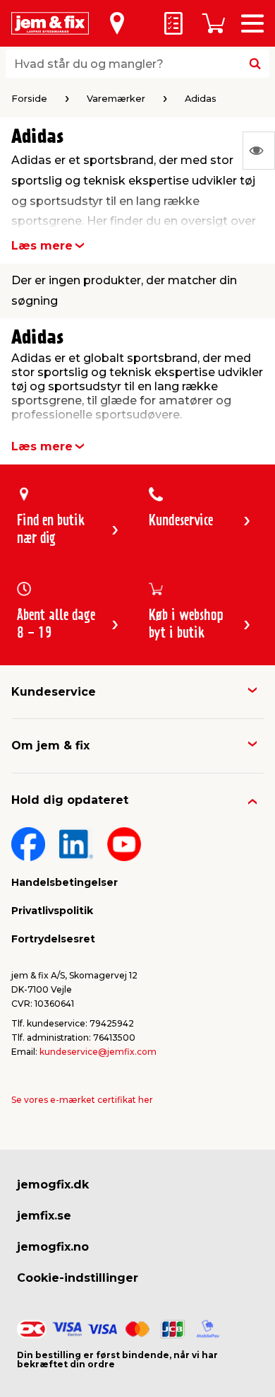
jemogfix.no (53, 1246)
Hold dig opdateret (69, 800)
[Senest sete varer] (259, 151)
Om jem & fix (50, 745)
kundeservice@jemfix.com (98, 1051)
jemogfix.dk (53, 1184)
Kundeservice (53, 691)
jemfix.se (44, 1215)
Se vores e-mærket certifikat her (82, 1099)
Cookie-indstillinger (77, 1278)
